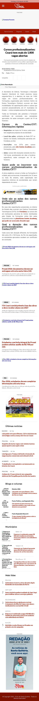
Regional (19, 31)
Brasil (34, 31)
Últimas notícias (13, 426)
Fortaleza (23, 212)
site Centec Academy (24, 147)
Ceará (27, 31)
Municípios (11, 527)
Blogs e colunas (13, 484)
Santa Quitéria (8, 31)
